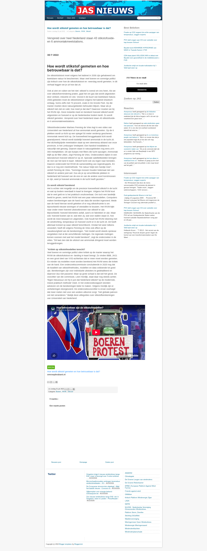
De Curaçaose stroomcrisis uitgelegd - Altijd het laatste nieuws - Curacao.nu (102, 487)
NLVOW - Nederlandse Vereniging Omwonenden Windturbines (138, 508)
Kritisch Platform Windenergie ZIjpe (138, 497)
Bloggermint (78, 544)
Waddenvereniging (132, 519)
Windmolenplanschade (133, 532)
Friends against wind (133, 491)
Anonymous (128, 112)
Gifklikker (128, 494)
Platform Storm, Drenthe (134, 512)
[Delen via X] (54, 382)
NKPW (127, 504)
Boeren (78, 31)
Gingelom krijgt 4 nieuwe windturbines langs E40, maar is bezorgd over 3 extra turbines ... (103, 476)
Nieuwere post (56, 462)
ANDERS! (128, 473)
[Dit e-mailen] (48, 382)
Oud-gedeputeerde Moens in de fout (138, 195)
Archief (60, 18)
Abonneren (142, 90)
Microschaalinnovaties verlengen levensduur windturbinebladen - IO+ (103, 482)
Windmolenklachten (132, 528)
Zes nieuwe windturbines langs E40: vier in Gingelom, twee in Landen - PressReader (102, 498)
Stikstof (88, 31)
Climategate (129, 476)
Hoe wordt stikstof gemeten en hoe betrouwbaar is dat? (79, 28)
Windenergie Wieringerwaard (136, 525)
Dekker (126, 123)
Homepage (83, 462)
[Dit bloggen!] (51, 382)
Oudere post (109, 462)
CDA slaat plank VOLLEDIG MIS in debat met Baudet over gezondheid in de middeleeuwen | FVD (141, 58)
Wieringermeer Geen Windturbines (138, 522)
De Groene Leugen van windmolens (138, 479)
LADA (127, 501)
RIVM (83, 31)
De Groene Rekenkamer (134, 483)
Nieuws (50, 18)
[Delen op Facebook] (56, 382)
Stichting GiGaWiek (132, 516)
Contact (82, 18)
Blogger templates (65, 544)
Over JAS (71, 18)
